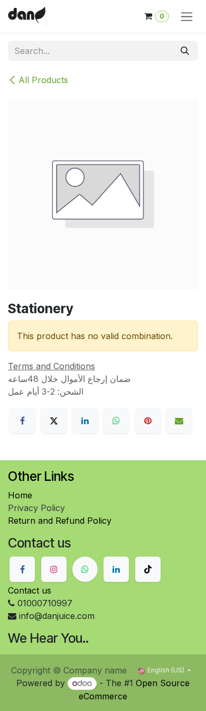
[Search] (185, 51)
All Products (43, 80)
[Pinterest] (148, 420)
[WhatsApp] (116, 420)
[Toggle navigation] (186, 16)
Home (20, 495)
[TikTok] (148, 569)
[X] (54, 420)
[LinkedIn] (85, 420)
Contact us (29, 590)
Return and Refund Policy (59, 520)
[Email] (179, 420)
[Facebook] (22, 420)
